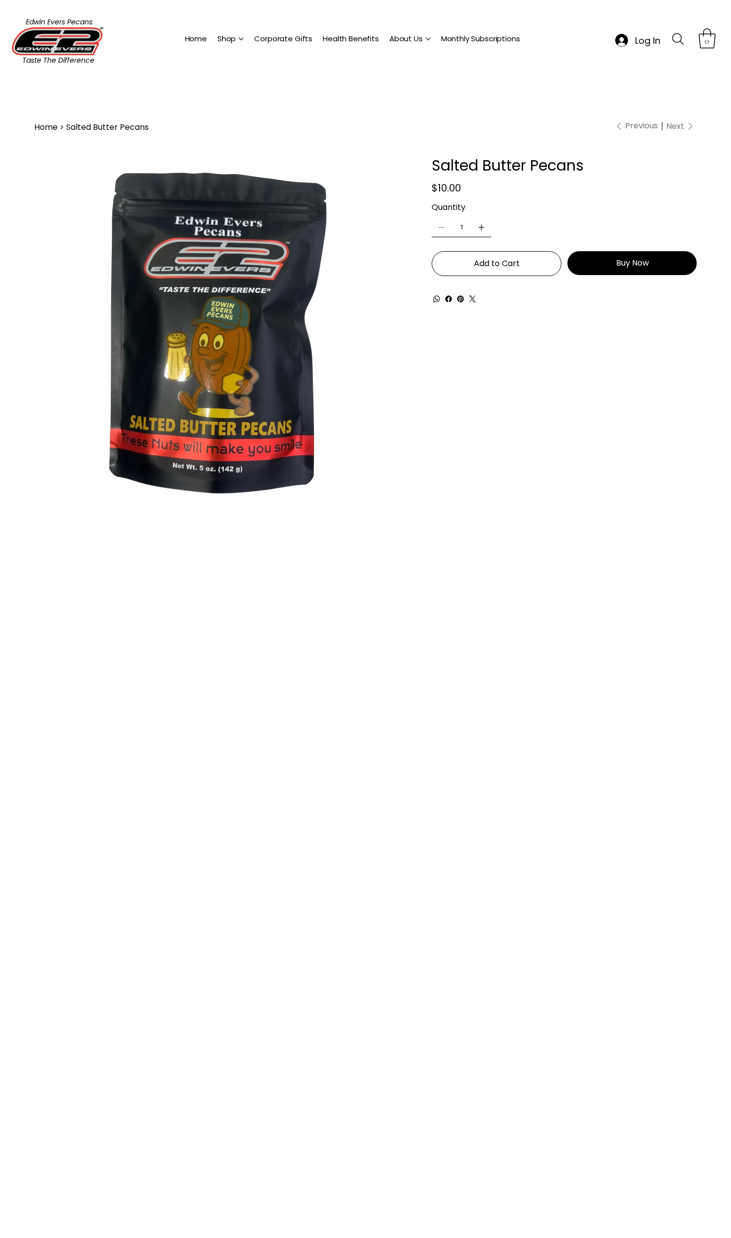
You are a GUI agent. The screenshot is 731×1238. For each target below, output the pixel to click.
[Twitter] (472, 299)
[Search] (678, 38)
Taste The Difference (58, 60)
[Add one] (481, 227)
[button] (707, 38)
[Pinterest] (460, 299)
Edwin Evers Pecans (59, 22)
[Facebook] (449, 299)
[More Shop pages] (241, 38)
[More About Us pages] (428, 38)
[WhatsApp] (437, 299)
